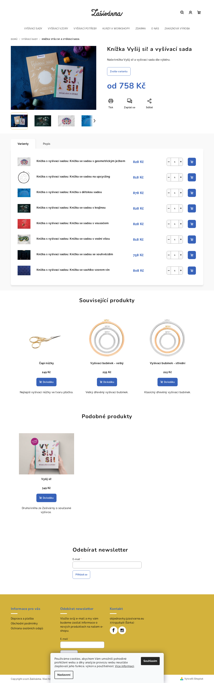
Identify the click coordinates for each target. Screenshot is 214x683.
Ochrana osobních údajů (27, 628)
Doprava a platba (22, 618)
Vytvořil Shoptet (193, 678)
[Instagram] (122, 630)
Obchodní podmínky (24, 623)
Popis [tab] (46, 143)
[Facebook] (114, 630)
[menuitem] (33, 28)
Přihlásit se (81, 574)
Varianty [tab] (23, 143)
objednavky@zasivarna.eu (127, 618)
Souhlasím (150, 661)
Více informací (124, 666)
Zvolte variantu (119, 71)
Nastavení (63, 674)
